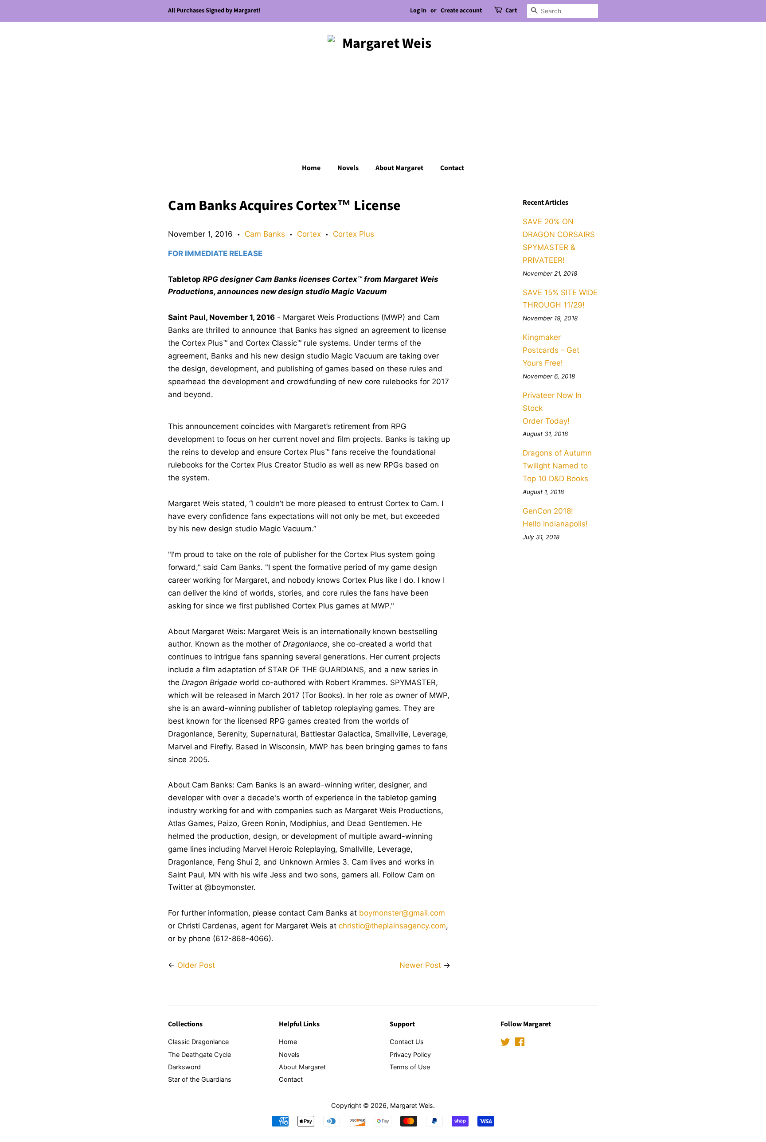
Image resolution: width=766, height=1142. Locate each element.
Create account (461, 10)
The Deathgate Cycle (199, 1054)
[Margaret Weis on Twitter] (505, 1043)
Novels (348, 168)
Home (311, 168)
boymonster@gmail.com (402, 912)
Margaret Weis (411, 1105)
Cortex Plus (353, 234)
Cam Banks (265, 234)
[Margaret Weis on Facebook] (520, 1043)
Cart (511, 10)
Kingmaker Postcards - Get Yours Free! (551, 350)
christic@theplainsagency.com (392, 925)
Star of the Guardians (199, 1079)
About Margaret (399, 168)
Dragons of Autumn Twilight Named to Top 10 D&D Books (557, 465)
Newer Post (420, 965)
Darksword (184, 1067)
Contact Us (407, 1041)
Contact (452, 168)
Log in (418, 10)
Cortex (309, 234)
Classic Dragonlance (198, 1041)
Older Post (196, 965)
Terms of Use (410, 1067)
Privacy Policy (410, 1054)
